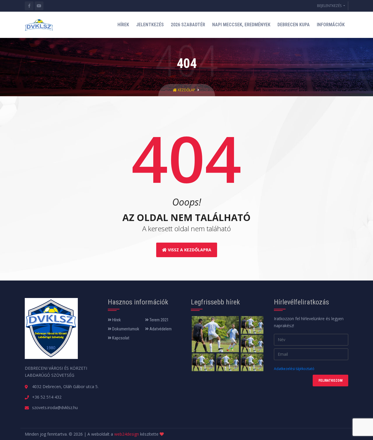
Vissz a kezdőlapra (189, 250)
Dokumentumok (125, 329)
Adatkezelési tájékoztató (294, 368)
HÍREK (123, 24)
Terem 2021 (159, 319)
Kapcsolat (120, 338)
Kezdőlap (186, 89)
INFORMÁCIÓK (331, 24)
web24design (126, 434)
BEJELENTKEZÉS (329, 5)
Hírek (116, 319)
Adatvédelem (160, 329)
